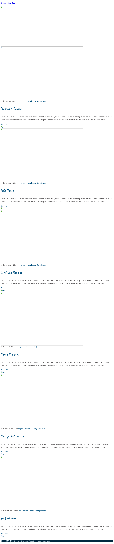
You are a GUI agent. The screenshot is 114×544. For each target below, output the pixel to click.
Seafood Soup (9, 518)
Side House (7, 191)
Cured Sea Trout (10, 354)
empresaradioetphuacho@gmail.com (32, 101)
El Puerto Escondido (8, 3)
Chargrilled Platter (12, 436)
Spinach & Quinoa (11, 109)
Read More (4, 124)
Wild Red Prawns (11, 272)
